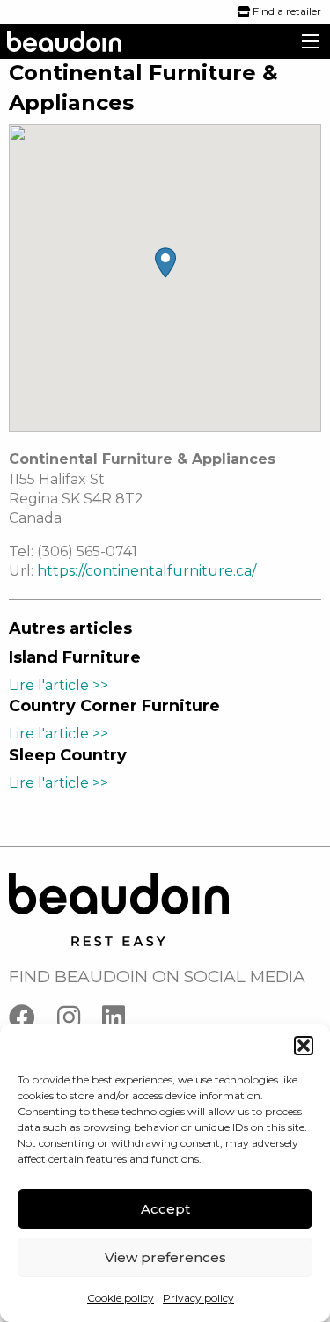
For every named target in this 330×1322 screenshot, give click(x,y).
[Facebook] (33, 1021)
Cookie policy (120, 1297)
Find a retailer (285, 11)
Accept (165, 1209)
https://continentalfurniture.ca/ (146, 570)
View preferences (165, 1257)
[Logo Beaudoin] (119, 909)
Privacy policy (198, 1297)
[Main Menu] (310, 41)
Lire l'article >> (58, 685)
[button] (303, 1045)
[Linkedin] (122, 1021)
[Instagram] (79, 1021)
